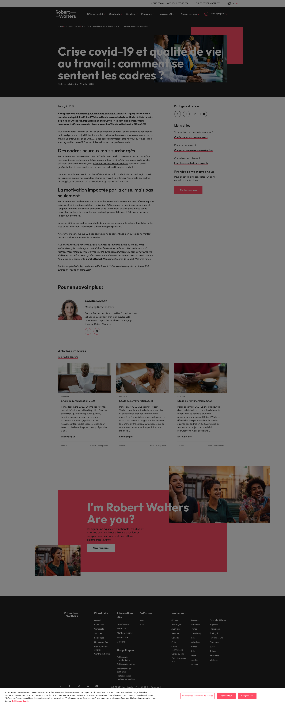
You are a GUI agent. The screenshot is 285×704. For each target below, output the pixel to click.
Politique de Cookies (20, 701)
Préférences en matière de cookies (197, 695)
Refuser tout (226, 695)
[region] (142, 696)
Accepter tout (247, 695)
